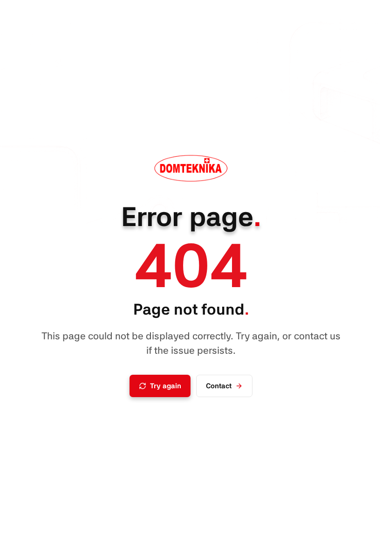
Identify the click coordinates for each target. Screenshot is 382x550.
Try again (165, 386)
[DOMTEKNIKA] (191, 169)
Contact (219, 386)
